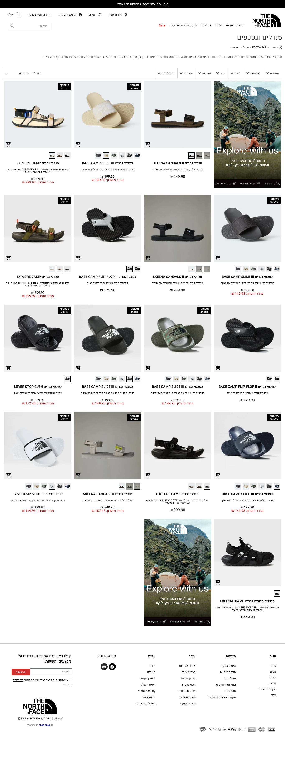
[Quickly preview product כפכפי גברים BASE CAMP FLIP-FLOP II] (78, 258)
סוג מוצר (255, 73)
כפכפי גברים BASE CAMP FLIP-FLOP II (107, 276)
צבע (222, 73)
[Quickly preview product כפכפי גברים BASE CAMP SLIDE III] (78, 144)
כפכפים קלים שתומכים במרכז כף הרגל (107, 283)
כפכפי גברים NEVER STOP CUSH (38, 386)
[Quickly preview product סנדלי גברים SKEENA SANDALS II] (148, 144)
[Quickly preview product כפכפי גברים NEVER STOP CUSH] (8, 367)
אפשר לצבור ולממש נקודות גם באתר (142, 4)
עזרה (192, 656)
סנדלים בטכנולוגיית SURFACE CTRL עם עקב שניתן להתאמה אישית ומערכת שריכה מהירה (247, 609)
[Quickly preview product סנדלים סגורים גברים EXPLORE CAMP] (218, 582)
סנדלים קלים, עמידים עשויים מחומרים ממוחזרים (177, 169)
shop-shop (44, 725)
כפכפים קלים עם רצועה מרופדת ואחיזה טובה (38, 393)
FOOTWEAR (259, 47)
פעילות (206, 73)
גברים (273, 47)
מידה (238, 73)
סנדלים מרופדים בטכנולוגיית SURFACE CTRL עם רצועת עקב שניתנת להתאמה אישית (38, 171)
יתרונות (188, 73)
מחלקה (274, 73)
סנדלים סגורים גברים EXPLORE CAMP (247, 601)
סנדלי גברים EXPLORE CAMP (38, 163)
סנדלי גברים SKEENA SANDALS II (177, 163)
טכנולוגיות (168, 73)
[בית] (280, 47)
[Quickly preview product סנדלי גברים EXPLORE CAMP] (8, 144)
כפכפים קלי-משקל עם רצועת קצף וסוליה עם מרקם (107, 169)
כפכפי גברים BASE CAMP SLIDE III (107, 163)
